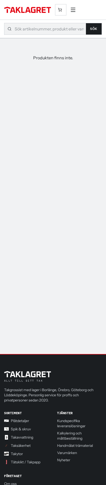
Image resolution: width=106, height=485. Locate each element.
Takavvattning (22, 437)
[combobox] (50, 29)
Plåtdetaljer (20, 420)
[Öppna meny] (73, 9)
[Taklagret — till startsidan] (27, 10)
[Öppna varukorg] (60, 9)
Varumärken (67, 452)
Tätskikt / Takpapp (25, 462)
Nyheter (63, 460)
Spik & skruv (21, 429)
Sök (94, 29)
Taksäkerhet (21, 445)
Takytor (17, 453)
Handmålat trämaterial (75, 445)
